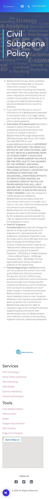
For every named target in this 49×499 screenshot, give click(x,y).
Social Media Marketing (14, 377)
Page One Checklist (12, 433)
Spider (5, 418)
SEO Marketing (10, 381)
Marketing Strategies (13, 396)
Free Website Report (12, 409)
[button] (22, 6)
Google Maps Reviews (13, 423)
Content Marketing (12, 391)
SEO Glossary (9, 428)
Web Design (8, 386)
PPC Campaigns (10, 372)
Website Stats (9, 413)
